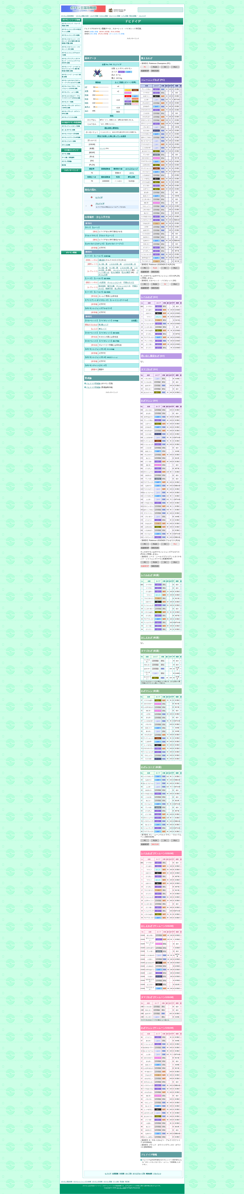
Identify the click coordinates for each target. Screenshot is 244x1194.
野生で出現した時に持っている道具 (111, 136)
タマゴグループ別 (139, 1174)
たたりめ (146, 130)
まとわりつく (146, 151)
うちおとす (146, 223)
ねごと (146, 213)
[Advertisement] (133, 45)
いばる (148, 1123)
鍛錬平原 (109, 288)
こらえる (146, 113)
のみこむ (146, 244)
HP (86, 87)
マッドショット (146, 168)
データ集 (116, 1181)
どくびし (146, 251)
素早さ (87, 107)
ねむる (146, 202)
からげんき (146, 116)
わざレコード (148, 767)
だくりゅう (146, 171)
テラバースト (148, 513)
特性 (111, 116)
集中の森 (111, 286)
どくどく (146, 247)
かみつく (146, 96)
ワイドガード (146, 261)
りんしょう (146, 206)
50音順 (121, 1174)
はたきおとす (149, 962)
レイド (94, 329)
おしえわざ (146, 637)
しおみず (148, 741)
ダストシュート (146, 123)
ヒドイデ (99, 197)
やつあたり (148, 1071)
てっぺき (146, 154)
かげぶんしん (148, 1082)
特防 (86, 103)
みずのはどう (146, 257)
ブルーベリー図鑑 (114, 16)
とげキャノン (148, 900)
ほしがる (149, 935)
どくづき (146, 185)
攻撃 (86, 91)
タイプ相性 (119, 82)
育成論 (122, 1181)
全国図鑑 (115, 1174)
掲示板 (127, 1181)
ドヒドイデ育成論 (93, 383)
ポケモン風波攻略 (66, 1181)
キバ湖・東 (102, 264)
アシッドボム (146, 89)
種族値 (98, 82)
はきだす (146, 230)
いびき (146, 227)
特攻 (86, 99)
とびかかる (146, 165)
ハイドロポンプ (146, 134)
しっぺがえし (146, 178)
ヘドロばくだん (146, 216)
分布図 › (134, 320)
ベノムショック (146, 254)
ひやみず (146, 106)
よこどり (149, 984)
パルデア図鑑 (94, 16)
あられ (148, 731)
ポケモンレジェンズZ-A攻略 (82, 1181)
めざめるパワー (148, 1047)
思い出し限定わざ (150, 356)
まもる (146, 192)
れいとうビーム (146, 141)
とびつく (146, 189)
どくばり (148, 310)
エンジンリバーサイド (122, 270)
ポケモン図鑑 (108, 1181)
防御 (86, 95)
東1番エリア (103, 325)
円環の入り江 (128, 282)
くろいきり (146, 127)
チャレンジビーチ (114, 282)
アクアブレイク (146, 161)
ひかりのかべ (146, 158)
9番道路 (101, 260)
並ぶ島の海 (119, 288)
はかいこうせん (146, 137)
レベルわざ (146, 297)
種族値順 (149, 1174)
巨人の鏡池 (115, 272)
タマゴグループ (131, 169)
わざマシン (146, 400)
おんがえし (148, 1078)
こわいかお (146, 209)
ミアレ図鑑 (124, 16)
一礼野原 (102, 282)
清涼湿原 (102, 286)
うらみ (149, 976)
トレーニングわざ (150, 80)
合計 (86, 111)
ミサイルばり (146, 182)
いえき (149, 973)
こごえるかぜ (146, 147)
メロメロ (148, 724)
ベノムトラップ (149, 622)
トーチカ (146, 92)
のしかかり (146, 103)
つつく (149, 316)
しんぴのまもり (148, 707)
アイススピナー (146, 144)
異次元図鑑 (132, 16)
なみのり (146, 240)
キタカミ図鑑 (103, 16)
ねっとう (148, 824)
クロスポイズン (146, 110)
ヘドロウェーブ (146, 220)
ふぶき (146, 99)
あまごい (146, 196)
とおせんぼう (149, 948)
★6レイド (102, 329)
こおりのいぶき (148, 1113)
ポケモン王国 (121, 1188)
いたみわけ (146, 175)
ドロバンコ (157, 1174)
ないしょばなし (148, 1137)
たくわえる (146, 233)
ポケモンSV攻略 (97, 1181)
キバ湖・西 (113, 268)
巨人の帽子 (126, 272)
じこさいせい (146, 199)
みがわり (146, 237)
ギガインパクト (146, 120)
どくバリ (102, 148)
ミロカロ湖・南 (115, 264)
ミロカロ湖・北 (129, 264)
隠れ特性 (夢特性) (112, 128)
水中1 (131, 173)
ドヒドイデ (99, 204)
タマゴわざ (146, 369)
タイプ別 (128, 1174)
